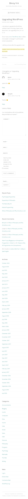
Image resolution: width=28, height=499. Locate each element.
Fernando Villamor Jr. (19, 496)
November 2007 (6, 337)
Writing (4, 461)
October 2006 (5, 382)
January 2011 (5, 281)
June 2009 (5, 291)
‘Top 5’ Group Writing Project (20, 64)
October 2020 (5, 263)
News (3, 433)
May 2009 (4, 295)
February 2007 (6, 368)
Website (5, 153)
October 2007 (5, 340)
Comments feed (6, 480)
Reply (3, 87)
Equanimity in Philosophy (8, 200)
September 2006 (6, 386)
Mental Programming (7, 207)
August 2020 (5, 266)
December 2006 (6, 375)
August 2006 (5, 389)
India (3, 426)
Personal (4, 57)
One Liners (4, 64)
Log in (3, 473)
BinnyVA (10, 94)
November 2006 (6, 379)
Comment (6, 119)
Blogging (20, 55)
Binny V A (14, 3)
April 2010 (5, 284)
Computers (5, 415)
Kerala (3, 429)
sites (20, 36)
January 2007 (5, 372)
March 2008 (5, 326)
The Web (4, 458)
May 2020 (4, 273)
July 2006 (4, 393)
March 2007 (5, 365)
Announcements (12, 55)
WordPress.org (6, 483)
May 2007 (4, 358)
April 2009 (5, 298)
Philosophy (5, 443)
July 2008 (4, 319)
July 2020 (4, 270)
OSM (3, 437)
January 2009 (5, 309)
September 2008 (6, 312)
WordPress (15, 36)
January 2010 (5, 288)
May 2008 (4, 323)
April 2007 (5, 361)
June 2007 (5, 354)
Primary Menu (15, 13)
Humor (4, 422)
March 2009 (5, 302)
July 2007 (4, 351)
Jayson (9, 77)
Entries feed (5, 476)
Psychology (5, 451)
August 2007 (5, 347)
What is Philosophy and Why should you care (14, 211)
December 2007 (6, 333)
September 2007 (6, 344)
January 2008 (5, 330)
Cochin (4, 412)
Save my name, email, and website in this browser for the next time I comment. (7, 163)
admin (11, 22)
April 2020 (5, 277)
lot (10, 36)
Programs (4, 447)
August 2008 (5, 316)
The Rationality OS (7, 204)
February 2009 (6, 305)
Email (5, 147)
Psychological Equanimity (8, 197)
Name (5, 141)
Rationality (4, 454)
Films (3, 419)
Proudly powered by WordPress (14, 494)
